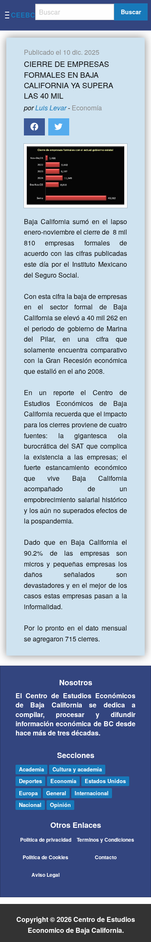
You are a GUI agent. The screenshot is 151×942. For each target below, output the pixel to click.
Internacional (92, 793)
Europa (28, 793)
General (56, 793)
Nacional (30, 805)
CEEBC (23, 15)
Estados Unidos (105, 781)
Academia (31, 769)
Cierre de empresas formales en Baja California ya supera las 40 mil (68, 79)
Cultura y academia (77, 769)
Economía (87, 107)
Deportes (30, 781)
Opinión (60, 805)
